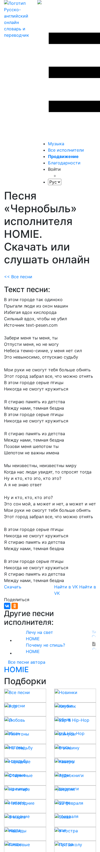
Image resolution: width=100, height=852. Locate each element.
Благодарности (64, 162)
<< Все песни (18, 276)
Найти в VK (66, 586)
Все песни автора (26, 662)
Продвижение (63, 156)
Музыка (56, 143)
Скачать (12, 586)
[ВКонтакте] (7, 606)
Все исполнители (66, 150)
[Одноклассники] (14, 606)
